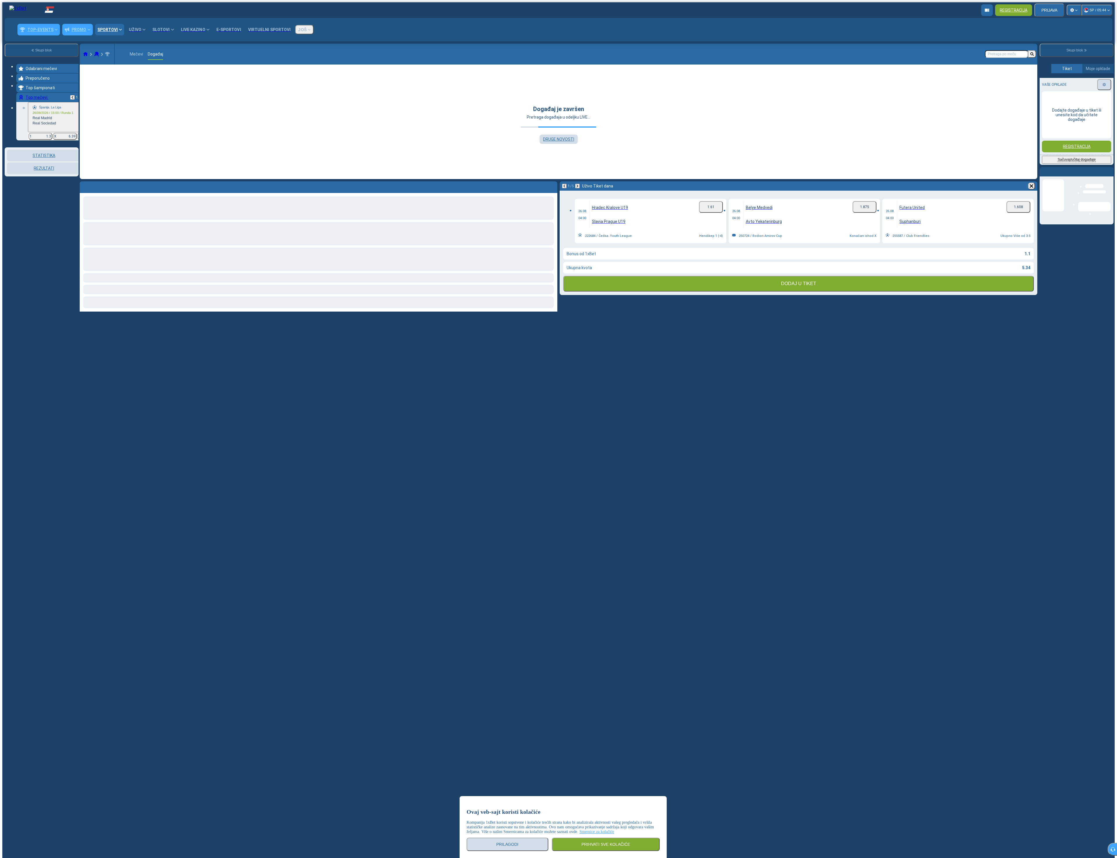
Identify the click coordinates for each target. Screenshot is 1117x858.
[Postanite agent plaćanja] (987, 10)
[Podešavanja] (1074, 10)
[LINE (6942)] (85, 54)
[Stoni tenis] (96, 54)
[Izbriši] (1031, 186)
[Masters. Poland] (107, 54)
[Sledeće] (577, 186)
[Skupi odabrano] (66, 177)
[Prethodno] (72, 97)
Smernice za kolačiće (596, 832)
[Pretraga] (1032, 54)
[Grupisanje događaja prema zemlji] (73, 177)
